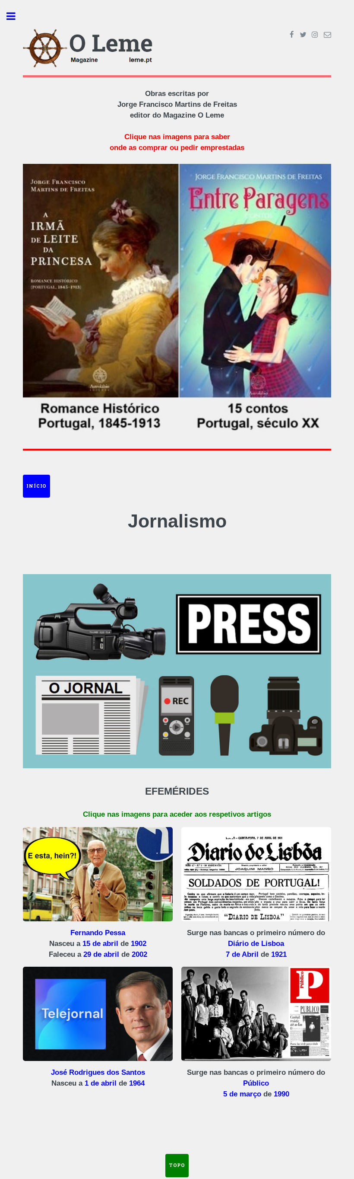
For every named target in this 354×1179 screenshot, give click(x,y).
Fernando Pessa (97, 933)
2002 (139, 954)
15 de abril (100, 943)
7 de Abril (242, 954)
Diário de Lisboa (256, 943)
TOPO (177, 1165)
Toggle (15, 16)
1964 (137, 1083)
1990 (281, 1094)
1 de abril (101, 1083)
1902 (138, 943)
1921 (279, 954)
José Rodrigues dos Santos (98, 1072)
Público (256, 1083)
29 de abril (101, 954)
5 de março (242, 1094)
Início (36, 486)
